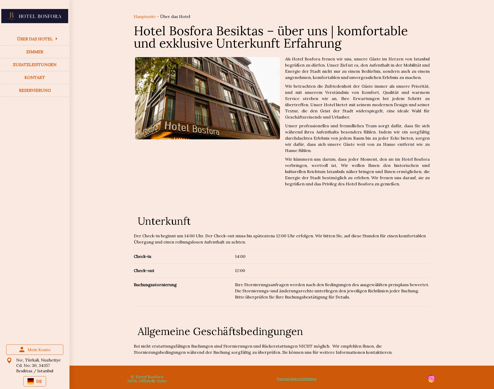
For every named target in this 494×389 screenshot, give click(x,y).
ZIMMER (34, 51)
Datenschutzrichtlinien (296, 379)
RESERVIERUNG (35, 90)
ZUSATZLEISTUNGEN (35, 64)
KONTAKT (34, 77)
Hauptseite (145, 16)
